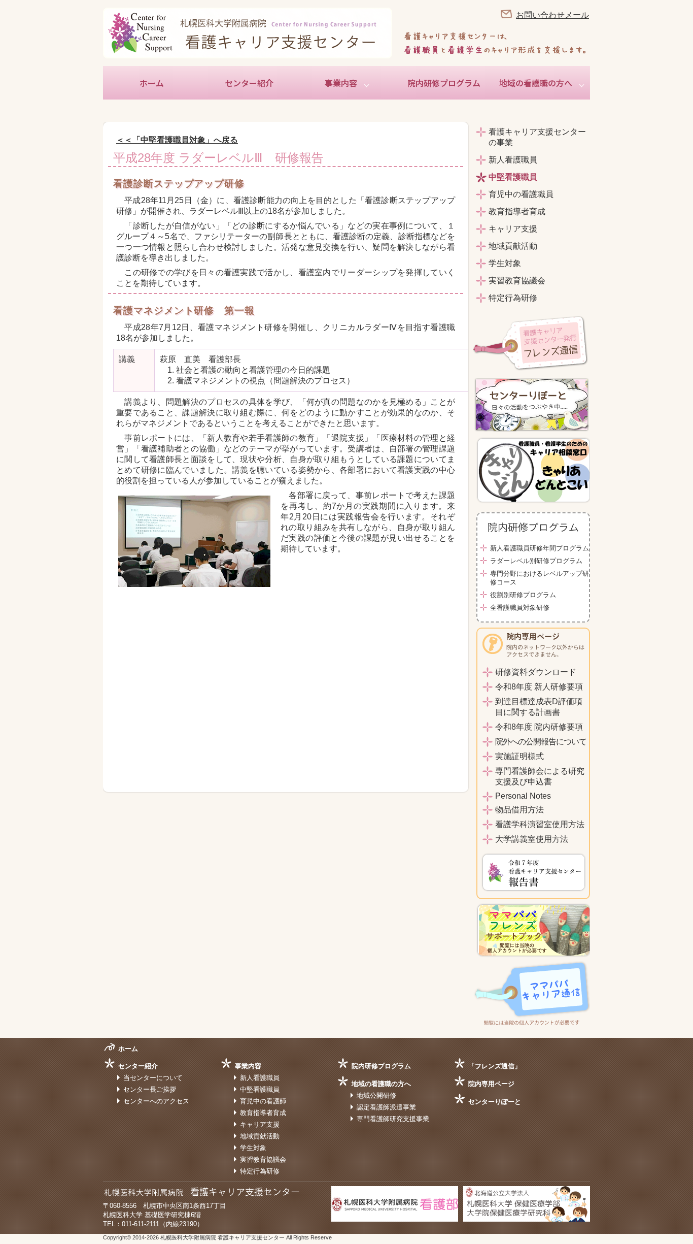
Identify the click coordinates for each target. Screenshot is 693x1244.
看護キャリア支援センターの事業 (537, 137)
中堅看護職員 (513, 177)
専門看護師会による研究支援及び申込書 (539, 776)
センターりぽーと (494, 1101)
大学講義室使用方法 (531, 839)
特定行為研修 (513, 297)
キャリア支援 (513, 228)
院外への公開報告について (540, 741)
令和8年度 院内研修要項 (539, 727)
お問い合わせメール (552, 15)
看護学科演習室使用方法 (539, 824)
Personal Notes (523, 796)
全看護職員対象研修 (519, 607)
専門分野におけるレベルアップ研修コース (539, 578)
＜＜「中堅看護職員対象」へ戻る (177, 140)
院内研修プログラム (443, 83)
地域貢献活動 (513, 246)
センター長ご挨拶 (149, 1089)
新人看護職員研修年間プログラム (539, 548)
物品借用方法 (519, 809)
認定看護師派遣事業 (386, 1107)
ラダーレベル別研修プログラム (536, 561)
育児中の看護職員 (521, 194)
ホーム (152, 83)
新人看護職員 (513, 159)
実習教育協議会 (517, 280)
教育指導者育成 (517, 211)
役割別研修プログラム (523, 595)
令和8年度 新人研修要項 (539, 686)
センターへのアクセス (156, 1101)
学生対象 (505, 263)
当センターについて (153, 1078)
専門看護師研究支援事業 (393, 1119)
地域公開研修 (376, 1095)
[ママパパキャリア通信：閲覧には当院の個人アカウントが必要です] (531, 1023)
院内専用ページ (491, 1084)
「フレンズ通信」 (494, 1066)
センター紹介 (249, 83)
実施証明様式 (519, 756)
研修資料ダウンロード (535, 672)
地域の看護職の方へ (535, 83)
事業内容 (341, 83)
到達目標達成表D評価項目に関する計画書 (538, 706)
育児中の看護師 (263, 1101)
